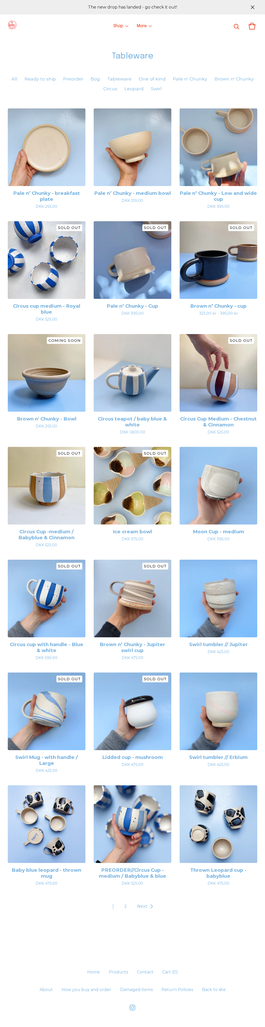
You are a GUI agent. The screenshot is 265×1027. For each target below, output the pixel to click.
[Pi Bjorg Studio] (12, 26)
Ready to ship (40, 79)
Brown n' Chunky (234, 79)
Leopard (134, 88)
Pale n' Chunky (190, 79)
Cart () (170, 972)
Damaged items (136, 989)
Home (93, 972)
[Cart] (252, 26)
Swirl (156, 88)
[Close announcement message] (252, 7)
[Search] (236, 26)
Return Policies (177, 989)
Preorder (73, 79)
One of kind (152, 79)
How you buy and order (86, 989)
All (14, 79)
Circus (110, 88)
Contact (145, 972)
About (46, 989)
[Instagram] (132, 1007)
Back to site (214, 989)
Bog (95, 79)
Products (118, 972)
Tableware (119, 79)
